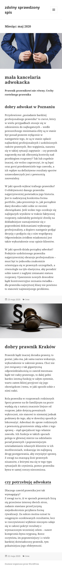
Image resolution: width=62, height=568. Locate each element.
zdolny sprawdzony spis (22, 10)
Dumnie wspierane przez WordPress (22, 564)
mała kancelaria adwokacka (23, 79)
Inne (27, 299)
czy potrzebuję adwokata (28, 481)
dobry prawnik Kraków (30, 347)
